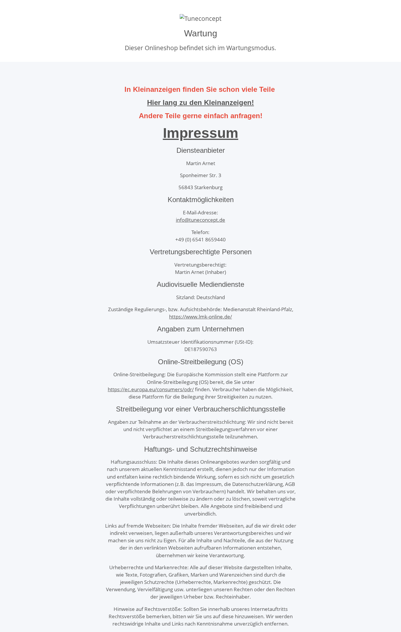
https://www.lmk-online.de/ (200, 316)
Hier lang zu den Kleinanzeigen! (200, 102)
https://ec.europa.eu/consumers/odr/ (151, 389)
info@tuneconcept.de (200, 219)
